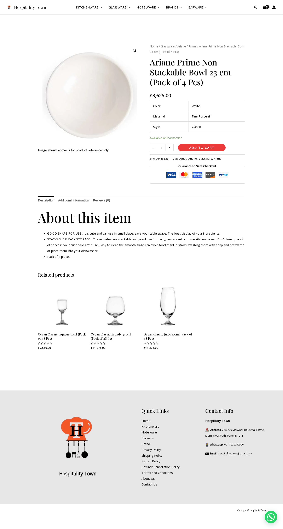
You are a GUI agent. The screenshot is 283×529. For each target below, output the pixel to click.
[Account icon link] (274, 7)
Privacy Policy (151, 450)
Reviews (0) (101, 200)
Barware (195, 7)
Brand (146, 444)
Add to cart (201, 147)
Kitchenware (87, 7)
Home (154, 46)
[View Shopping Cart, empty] (264, 7)
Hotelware (146, 7)
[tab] (46, 200)
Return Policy (151, 461)
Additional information (73, 200)
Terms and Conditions (157, 473)
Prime (192, 46)
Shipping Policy (152, 455)
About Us (148, 478)
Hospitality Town (30, 7)
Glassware (117, 7)
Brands (172, 7)
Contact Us (149, 484)
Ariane (181, 46)
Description (46, 200)
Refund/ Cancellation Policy (161, 467)
